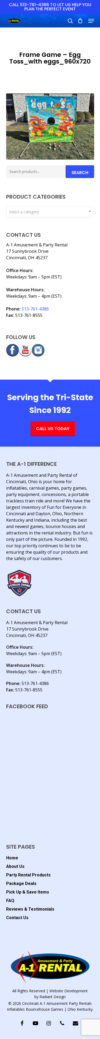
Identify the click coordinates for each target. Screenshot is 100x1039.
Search (79, 173)
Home (12, 857)
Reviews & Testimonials (30, 909)
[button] (91, 20)
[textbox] (50, 212)
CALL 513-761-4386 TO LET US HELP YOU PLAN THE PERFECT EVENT (50, 7)
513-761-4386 (35, 309)
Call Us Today (52, 429)
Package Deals (21, 883)
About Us (15, 866)
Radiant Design (52, 996)
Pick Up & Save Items (27, 892)
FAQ (10, 900)
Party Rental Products (28, 874)
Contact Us (17, 917)
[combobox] (50, 212)
